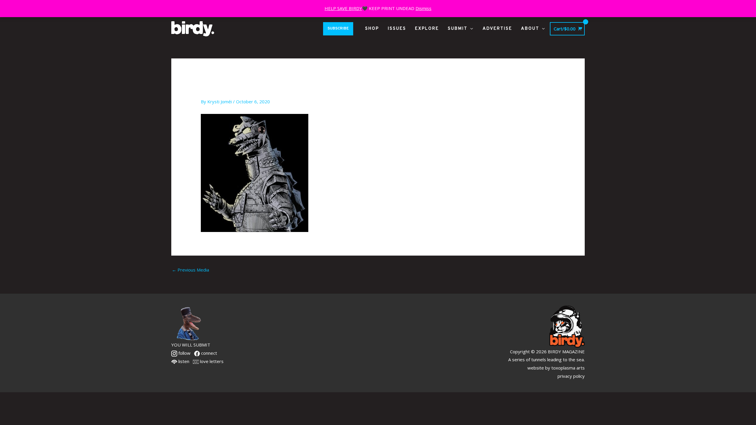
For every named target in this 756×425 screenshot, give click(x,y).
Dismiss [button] (423, 8)
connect (208, 353)
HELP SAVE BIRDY (343, 8)
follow (183, 353)
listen (183, 361)
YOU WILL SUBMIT (190, 345)
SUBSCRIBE (338, 28)
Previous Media (190, 270)
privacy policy (571, 376)
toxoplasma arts (568, 368)
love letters (211, 361)
